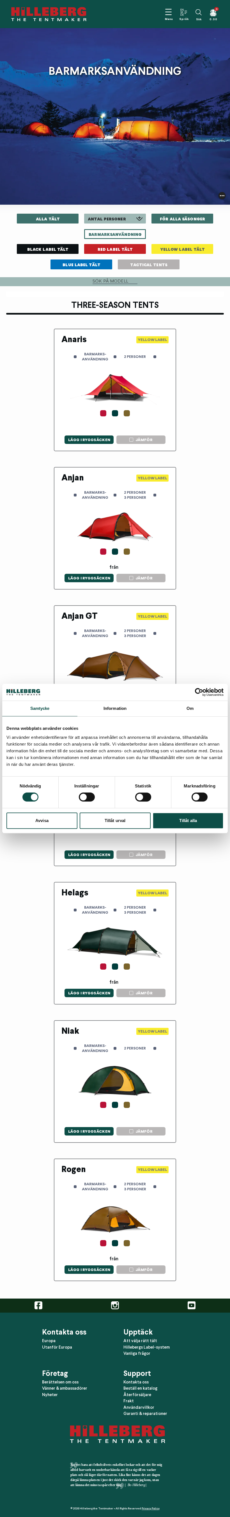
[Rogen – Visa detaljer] (96, 1172)
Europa (49, 1341)
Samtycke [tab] (40, 708)
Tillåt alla (188, 820)
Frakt (128, 1401)
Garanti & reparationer (145, 1413)
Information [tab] (115, 708)
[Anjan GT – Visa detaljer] (96, 619)
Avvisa (42, 820)
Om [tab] (190, 708)
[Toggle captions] (222, 195)
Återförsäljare (137, 1395)
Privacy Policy (151, 1508)
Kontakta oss (136, 1382)
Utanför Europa (57, 1347)
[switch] (87, 797)
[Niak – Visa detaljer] (96, 1034)
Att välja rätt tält (140, 1341)
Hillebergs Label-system (146, 1347)
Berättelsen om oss (60, 1382)
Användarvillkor (138, 1407)
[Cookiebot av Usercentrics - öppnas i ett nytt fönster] (199, 692)
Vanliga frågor (136, 1353)
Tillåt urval (115, 820)
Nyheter (50, 1395)
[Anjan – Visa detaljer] (96, 481)
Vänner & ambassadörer (64, 1388)
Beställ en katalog (140, 1388)
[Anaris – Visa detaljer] (96, 342)
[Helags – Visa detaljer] (96, 896)
